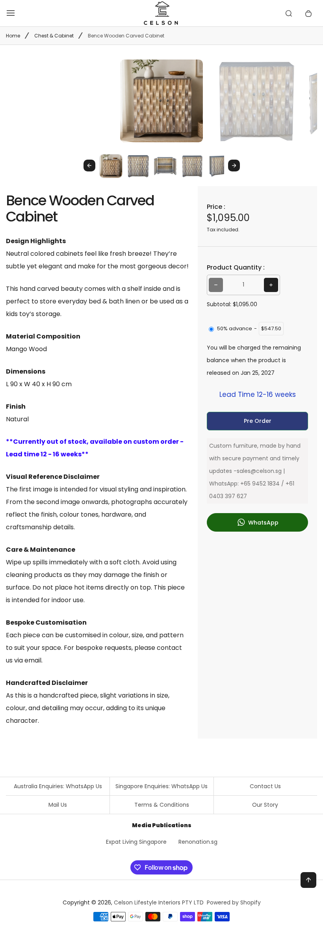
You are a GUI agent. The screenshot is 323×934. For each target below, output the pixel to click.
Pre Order (257, 421)
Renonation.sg (197, 842)
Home (13, 35)
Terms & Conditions (161, 805)
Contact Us (265, 786)
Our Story (265, 805)
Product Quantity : (236, 267)
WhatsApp (262, 523)
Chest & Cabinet (54, 35)
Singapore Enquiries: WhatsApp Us (161, 786)
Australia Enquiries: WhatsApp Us (58, 786)
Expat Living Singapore (136, 842)
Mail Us (57, 805)
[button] (111, 165)
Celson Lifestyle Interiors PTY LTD (159, 902)
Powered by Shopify (234, 902)
